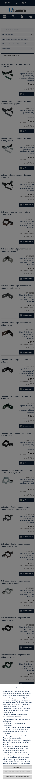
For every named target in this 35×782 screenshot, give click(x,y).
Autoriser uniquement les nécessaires (17, 772)
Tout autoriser (17, 767)
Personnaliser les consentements (17, 777)
